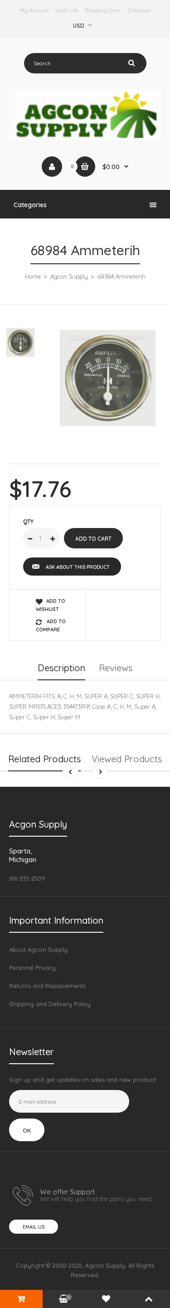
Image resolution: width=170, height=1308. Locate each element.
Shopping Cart (102, 10)
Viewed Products (127, 759)
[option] (107, 377)
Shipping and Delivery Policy (50, 1004)
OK (27, 1130)
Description (61, 667)
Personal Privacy (32, 967)
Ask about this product (78, 567)
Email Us (33, 1227)
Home (33, 276)
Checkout (139, 10)
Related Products (44, 759)
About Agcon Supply (38, 949)
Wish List (66, 10)
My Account (34, 10)
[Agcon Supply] (85, 138)
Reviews (115, 667)
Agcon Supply (69, 276)
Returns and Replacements (47, 985)
